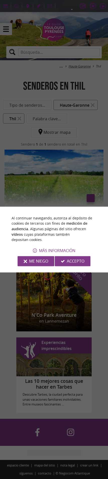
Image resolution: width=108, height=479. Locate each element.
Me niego (38, 261)
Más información (57, 250)
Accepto (75, 261)
